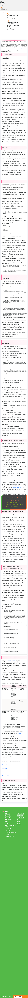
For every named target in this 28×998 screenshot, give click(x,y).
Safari (3, 772)
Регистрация (4, 9)
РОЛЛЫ (7, 821)
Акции (7, 834)
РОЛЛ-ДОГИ (20, 818)
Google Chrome (5, 764)
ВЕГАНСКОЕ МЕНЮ (10, 825)
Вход (2, 8)
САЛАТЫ (19, 822)
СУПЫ (18, 820)
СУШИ (7, 823)
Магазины (8, 830)
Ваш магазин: (2, 2)
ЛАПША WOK (20, 814)
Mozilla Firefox (5, 768)
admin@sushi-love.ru (18, 487)
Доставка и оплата (11, 832)
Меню (7, 826)
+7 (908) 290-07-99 (12, 16)
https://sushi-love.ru (20, 48)
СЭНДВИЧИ (20, 816)
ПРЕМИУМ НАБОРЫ (8, 816)
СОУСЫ (19, 824)
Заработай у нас (10, 836)
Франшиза (8, 828)
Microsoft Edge (5, 775)
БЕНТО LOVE (8, 819)
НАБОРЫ (7, 814)
